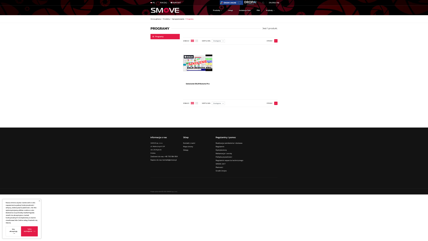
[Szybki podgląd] (193, 87)
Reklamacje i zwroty (224, 153)
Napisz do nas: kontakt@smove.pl (163, 160)
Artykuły (269, 10)
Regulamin (220, 146)
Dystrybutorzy (221, 150)
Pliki (258, 10)
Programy (159, 36)
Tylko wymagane (28, 230)
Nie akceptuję (13, 230)
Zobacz (186, 41)
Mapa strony (188, 146)
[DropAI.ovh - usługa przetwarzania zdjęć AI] (250, 2)
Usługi (230, 10)
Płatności (219, 167)
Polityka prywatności (224, 157)
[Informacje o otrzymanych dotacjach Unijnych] (231, 2)
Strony (270, 41)
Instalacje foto (245, 10)
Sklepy (185, 150)
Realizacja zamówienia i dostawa (229, 143)
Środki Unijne (221, 170)
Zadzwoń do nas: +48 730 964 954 (164, 156)
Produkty (217, 10)
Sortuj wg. (206, 41)
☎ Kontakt (175, 2)
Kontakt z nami (189, 143)
